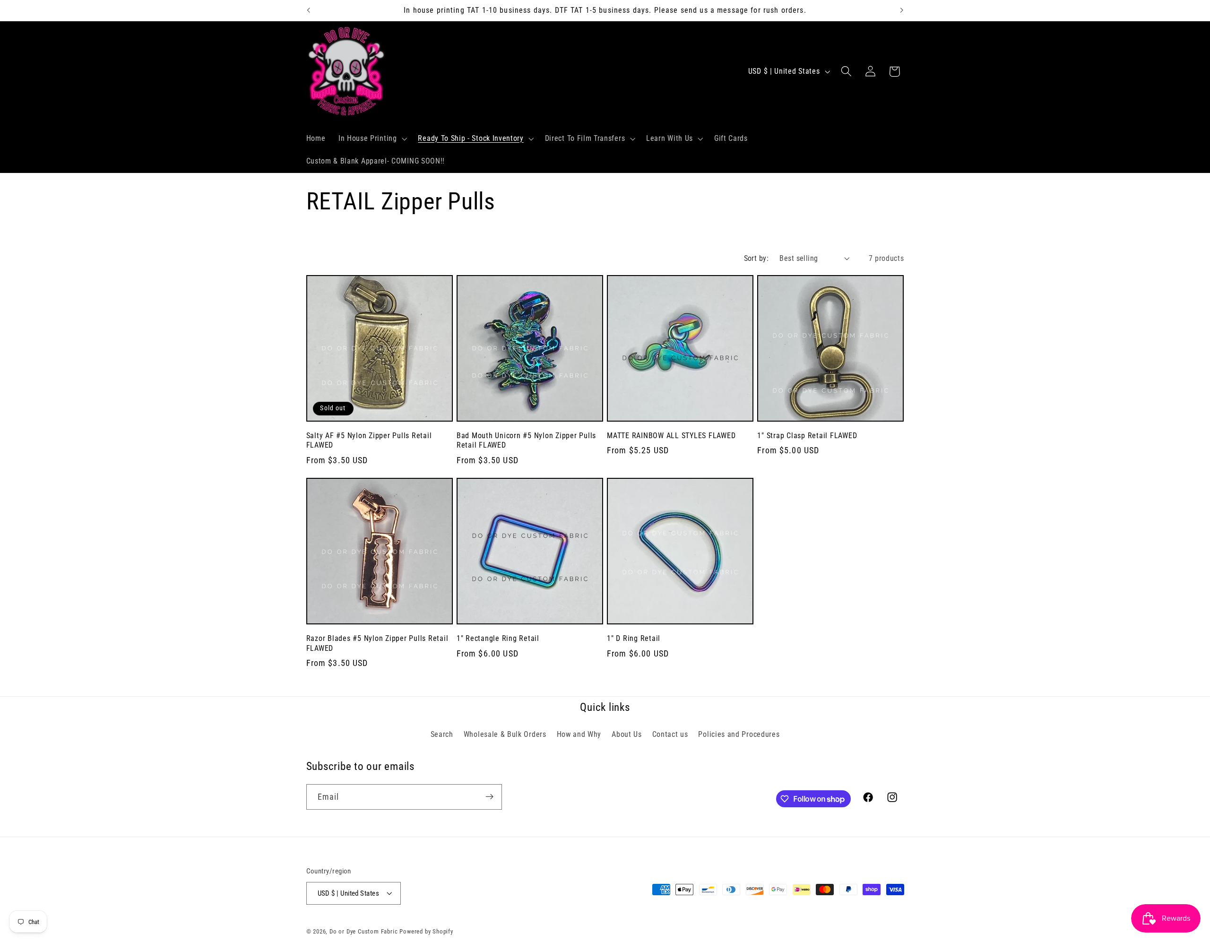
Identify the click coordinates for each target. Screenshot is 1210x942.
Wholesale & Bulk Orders (505, 733)
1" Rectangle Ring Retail (498, 638)
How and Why (579, 733)
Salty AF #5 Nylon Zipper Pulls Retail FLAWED (369, 440)
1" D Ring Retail (633, 638)
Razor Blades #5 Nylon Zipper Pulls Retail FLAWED (377, 643)
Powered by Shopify (426, 931)
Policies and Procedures (738, 733)
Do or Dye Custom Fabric (363, 931)
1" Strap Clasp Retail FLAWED (807, 435)
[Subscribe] (489, 797)
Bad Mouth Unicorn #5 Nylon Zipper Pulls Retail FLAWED (526, 440)
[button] (372, 138)
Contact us (670, 733)
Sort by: (756, 258)
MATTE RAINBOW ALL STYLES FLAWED (671, 435)
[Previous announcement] (308, 10)
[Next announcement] (901, 10)
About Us (627, 733)
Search (442, 733)
